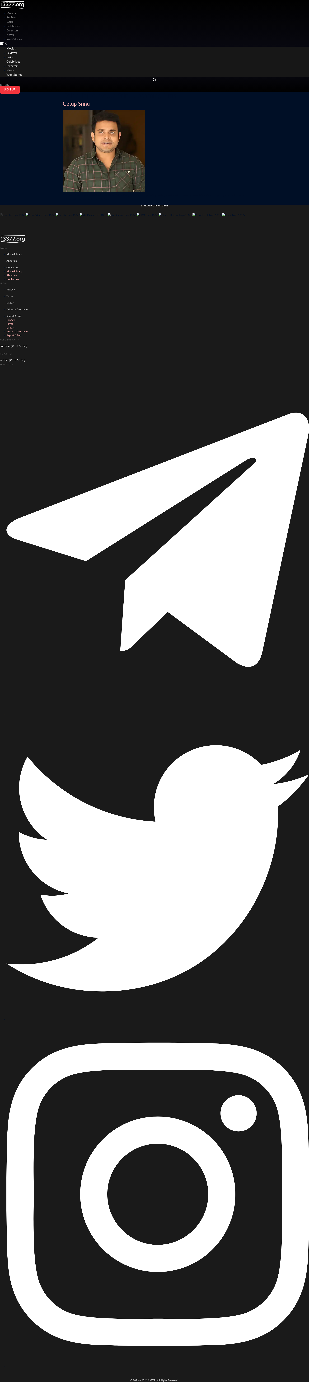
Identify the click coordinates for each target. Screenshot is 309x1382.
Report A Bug (13, 316)
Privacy (10, 289)
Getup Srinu (76, 104)
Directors (12, 30)
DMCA (10, 303)
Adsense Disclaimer (17, 309)
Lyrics (10, 21)
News (10, 35)
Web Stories (14, 39)
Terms (9, 296)
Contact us (12, 267)
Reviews (11, 17)
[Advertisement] (58, 7)
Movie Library (14, 254)
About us (11, 261)
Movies (11, 48)
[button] (154, 44)
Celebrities (13, 26)
